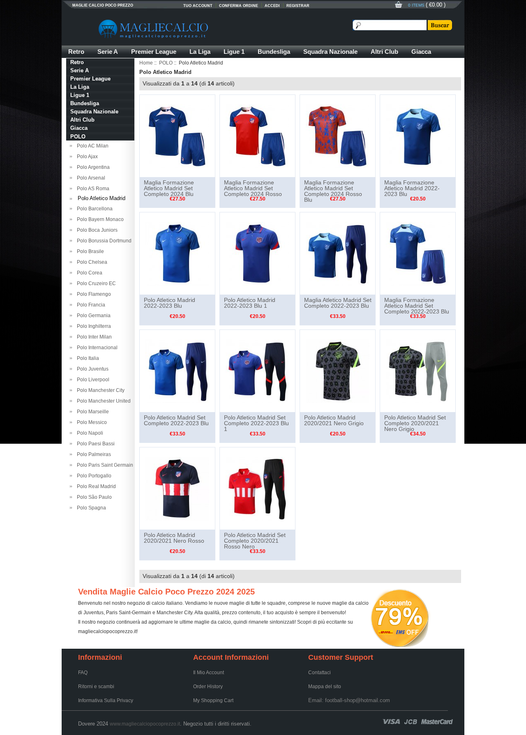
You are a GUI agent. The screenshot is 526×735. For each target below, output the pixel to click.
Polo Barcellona (93, 209)
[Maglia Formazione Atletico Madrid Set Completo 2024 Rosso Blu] (337, 135)
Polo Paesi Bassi (94, 444)
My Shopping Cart (213, 700)
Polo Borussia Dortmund (103, 241)
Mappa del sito (324, 686)
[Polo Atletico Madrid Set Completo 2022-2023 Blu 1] (257, 370)
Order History (208, 686)
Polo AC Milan (91, 146)
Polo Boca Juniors (96, 230)
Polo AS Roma (91, 188)
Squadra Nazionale (330, 51)
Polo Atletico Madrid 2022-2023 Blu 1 (249, 303)
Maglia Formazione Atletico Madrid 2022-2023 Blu (412, 188)
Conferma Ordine (238, 6)
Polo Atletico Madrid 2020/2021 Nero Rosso (174, 538)
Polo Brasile (89, 251)
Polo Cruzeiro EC (95, 283)
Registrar (297, 6)
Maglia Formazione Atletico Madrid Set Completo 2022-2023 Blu (416, 306)
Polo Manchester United (102, 401)
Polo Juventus (91, 369)
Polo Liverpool (91, 379)
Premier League (153, 51)
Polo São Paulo (93, 497)
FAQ (83, 672)
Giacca (421, 51)
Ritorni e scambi (96, 686)
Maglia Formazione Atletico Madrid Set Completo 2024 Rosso (253, 188)
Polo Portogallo (92, 476)
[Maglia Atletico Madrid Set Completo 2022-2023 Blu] (337, 253)
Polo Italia (86, 358)
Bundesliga (274, 51)
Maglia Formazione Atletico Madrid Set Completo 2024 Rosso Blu (333, 191)
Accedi (272, 6)
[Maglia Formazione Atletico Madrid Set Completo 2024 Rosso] (257, 135)
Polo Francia (89, 305)
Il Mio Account (208, 672)
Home (146, 63)
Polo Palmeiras (92, 454)
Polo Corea (88, 273)
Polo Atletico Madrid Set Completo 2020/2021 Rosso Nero (255, 541)
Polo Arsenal (89, 178)
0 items (417, 5)
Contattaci (319, 672)
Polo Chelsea (90, 262)
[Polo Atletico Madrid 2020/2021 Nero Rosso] (177, 488)
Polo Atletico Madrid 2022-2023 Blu (169, 303)
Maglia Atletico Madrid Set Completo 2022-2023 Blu (337, 303)
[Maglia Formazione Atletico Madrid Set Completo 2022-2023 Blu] (418, 253)
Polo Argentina (92, 167)
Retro (76, 51)
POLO (166, 63)
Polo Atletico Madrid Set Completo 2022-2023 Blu (176, 420)
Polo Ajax (86, 156)
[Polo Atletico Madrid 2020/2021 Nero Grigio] (337, 370)
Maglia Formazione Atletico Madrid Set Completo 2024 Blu (169, 188)
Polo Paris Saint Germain (103, 465)
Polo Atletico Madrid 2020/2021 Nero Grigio (334, 420)
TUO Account (197, 6)
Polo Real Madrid (95, 486)
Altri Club (384, 51)
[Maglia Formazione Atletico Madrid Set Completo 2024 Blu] (177, 135)
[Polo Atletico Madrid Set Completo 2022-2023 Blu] (177, 370)
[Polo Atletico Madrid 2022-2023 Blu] (177, 253)
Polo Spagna (90, 508)
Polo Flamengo (92, 294)
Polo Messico (90, 422)
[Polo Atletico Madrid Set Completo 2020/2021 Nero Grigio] (418, 370)
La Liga (199, 51)
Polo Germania (92, 315)
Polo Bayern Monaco (99, 219)
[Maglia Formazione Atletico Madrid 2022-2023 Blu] (418, 135)
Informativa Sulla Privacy (105, 700)
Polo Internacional (96, 347)
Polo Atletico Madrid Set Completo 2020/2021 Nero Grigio (415, 423)
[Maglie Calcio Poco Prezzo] (193, 28)
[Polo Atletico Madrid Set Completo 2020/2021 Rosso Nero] (257, 488)
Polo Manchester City (99, 390)
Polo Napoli (88, 433)
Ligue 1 (234, 51)
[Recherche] (439, 25)
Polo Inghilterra (92, 326)
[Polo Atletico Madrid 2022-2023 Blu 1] (257, 253)
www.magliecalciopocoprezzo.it (145, 724)
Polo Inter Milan (93, 337)
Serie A (107, 51)
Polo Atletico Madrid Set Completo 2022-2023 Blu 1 (256, 423)
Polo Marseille (91, 412)
